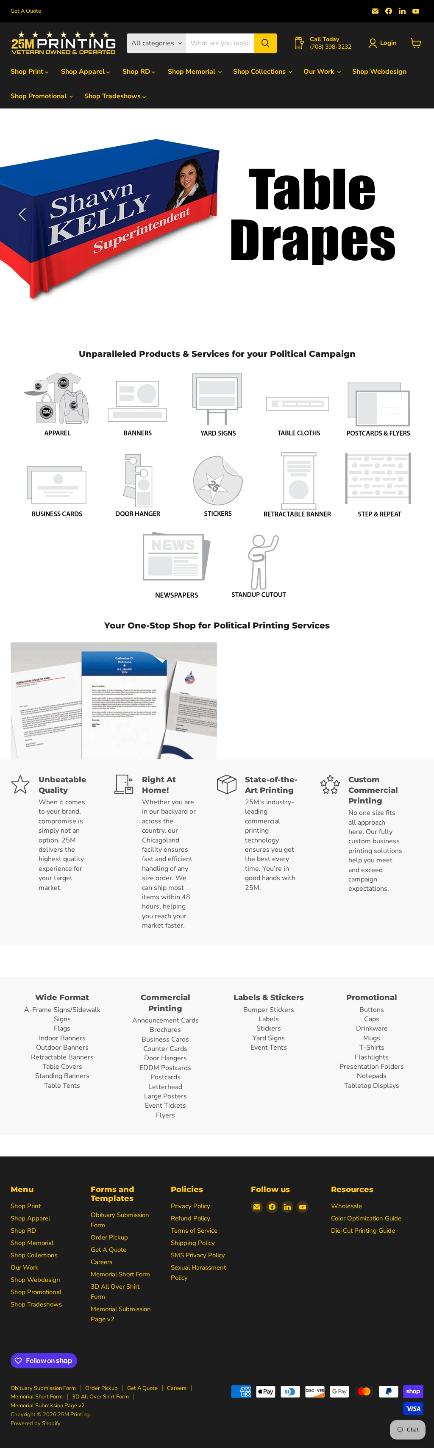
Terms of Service (194, 1230)
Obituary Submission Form (43, 1388)
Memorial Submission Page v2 (48, 1405)
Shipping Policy (193, 1243)
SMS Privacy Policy (198, 1255)
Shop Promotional (39, 96)
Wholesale (346, 1206)
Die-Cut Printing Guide (363, 1230)
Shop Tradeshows (113, 96)
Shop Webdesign (379, 71)
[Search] (265, 43)
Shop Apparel (83, 71)
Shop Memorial (192, 71)
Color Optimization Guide (366, 1218)
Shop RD (137, 71)
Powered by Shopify (36, 1423)
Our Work (319, 71)
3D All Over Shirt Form (100, 1397)
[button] (384, 43)
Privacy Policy (190, 1206)
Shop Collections (260, 71)
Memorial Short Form (120, 1274)
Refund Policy (190, 1218)
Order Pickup (109, 1237)
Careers (101, 1262)
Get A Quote (26, 11)
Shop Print (28, 71)
